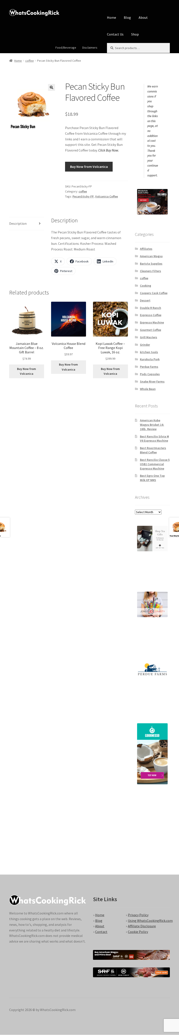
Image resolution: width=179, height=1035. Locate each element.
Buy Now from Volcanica (89, 166)
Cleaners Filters (150, 271)
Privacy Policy (138, 915)
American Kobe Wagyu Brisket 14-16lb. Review (152, 424)
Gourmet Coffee (150, 330)
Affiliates (146, 249)
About (143, 17)
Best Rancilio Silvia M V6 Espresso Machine (154, 438)
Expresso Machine (152, 322)
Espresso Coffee (150, 315)
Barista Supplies (151, 264)
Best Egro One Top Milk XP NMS (152, 478)
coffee (29, 61)
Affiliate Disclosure (142, 926)
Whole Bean (148, 389)
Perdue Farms (149, 367)
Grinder (145, 345)
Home (111, 17)
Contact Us (115, 34)
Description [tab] (18, 223)
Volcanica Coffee (106, 196)
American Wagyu (151, 256)
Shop (135, 34)
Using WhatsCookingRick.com (150, 920)
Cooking (145, 286)
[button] (51, 87)
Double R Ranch (150, 308)
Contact (101, 931)
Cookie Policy (138, 931)
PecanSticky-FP (83, 196)
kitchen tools (149, 352)
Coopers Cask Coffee (153, 293)
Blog (127, 17)
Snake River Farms (152, 381)
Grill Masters (148, 337)
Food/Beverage (65, 47)
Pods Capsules (150, 374)
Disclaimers (89, 47)
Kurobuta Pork (150, 359)
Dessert (145, 300)
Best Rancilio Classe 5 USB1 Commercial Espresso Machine (155, 464)
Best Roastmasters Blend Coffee (153, 450)
